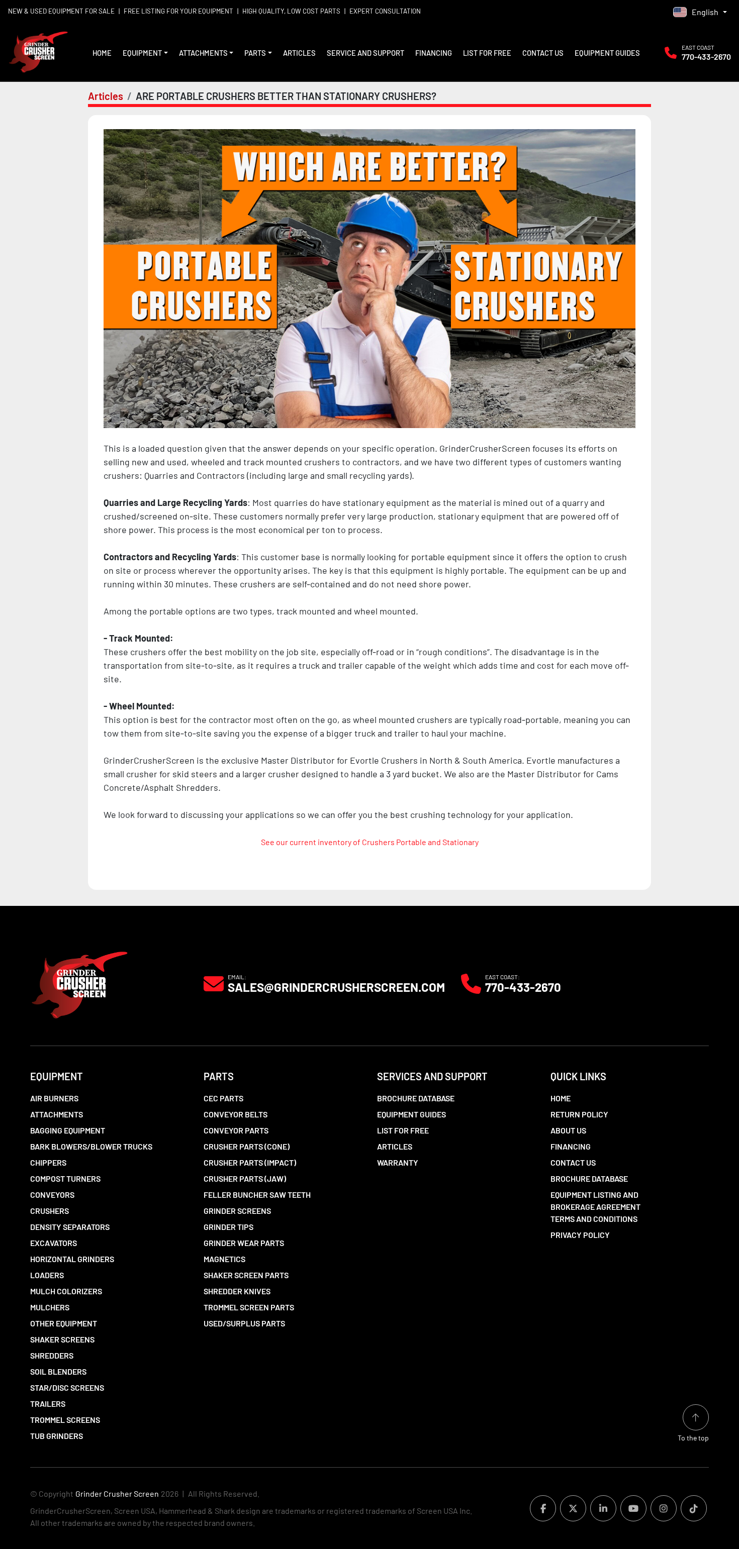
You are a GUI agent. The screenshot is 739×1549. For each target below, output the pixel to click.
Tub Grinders (56, 1435)
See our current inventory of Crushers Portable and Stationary (370, 842)
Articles (299, 52)
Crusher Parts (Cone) (247, 1146)
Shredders (51, 1355)
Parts (255, 52)
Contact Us (543, 52)
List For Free (487, 52)
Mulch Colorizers (66, 1291)
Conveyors (52, 1194)
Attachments (203, 52)
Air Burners (54, 1098)
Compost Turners (65, 1178)
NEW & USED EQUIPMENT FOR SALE (61, 11)
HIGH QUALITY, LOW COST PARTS (291, 11)
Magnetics (224, 1259)
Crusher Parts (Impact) (250, 1162)
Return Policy (579, 1114)
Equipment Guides (607, 52)
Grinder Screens (237, 1210)
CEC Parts (223, 1098)
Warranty (397, 1162)
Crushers (49, 1210)
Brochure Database (415, 1098)
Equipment (142, 52)
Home (102, 52)
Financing (433, 52)
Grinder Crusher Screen (117, 1493)
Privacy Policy (580, 1235)
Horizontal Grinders (72, 1259)
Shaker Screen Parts (246, 1275)
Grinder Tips (228, 1226)
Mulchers (49, 1307)
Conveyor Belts (235, 1114)
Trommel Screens (65, 1419)
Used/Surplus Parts (244, 1323)
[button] (145, 52)
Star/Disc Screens (67, 1387)
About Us (568, 1130)
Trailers (47, 1403)
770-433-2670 (706, 56)
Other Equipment (63, 1323)
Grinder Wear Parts (244, 1243)
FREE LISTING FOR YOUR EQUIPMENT (178, 11)
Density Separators (70, 1226)
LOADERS (47, 1275)
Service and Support (365, 52)
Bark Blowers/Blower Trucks (91, 1146)
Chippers (48, 1162)
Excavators (53, 1243)
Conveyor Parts (236, 1130)
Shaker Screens (62, 1339)
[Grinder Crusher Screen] (79, 982)
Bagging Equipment (67, 1130)
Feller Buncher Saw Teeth (257, 1194)
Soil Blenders (58, 1371)
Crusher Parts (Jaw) (245, 1178)
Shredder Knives (237, 1291)
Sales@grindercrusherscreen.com (336, 987)
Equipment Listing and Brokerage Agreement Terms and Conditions (595, 1206)
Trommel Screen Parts (249, 1307)
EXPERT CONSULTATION (385, 11)
